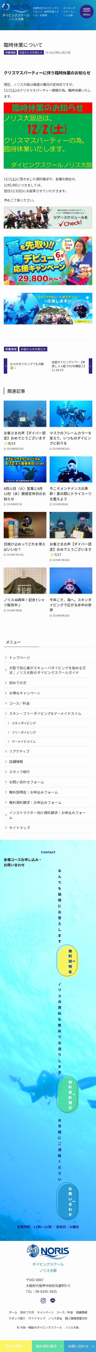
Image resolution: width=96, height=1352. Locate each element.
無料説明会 (14, 1346)
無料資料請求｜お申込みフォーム (35, 802)
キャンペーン (45, 1312)
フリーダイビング (24, 732)
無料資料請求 (46, 1346)
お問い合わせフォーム (26, 781)
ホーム (13, 1312)
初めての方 (18, 682)
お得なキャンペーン (24, 692)
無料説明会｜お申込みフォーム (33, 792)
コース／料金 (19, 703)
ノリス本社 (55, 1318)
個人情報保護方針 (76, 1318)
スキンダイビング (24, 723)
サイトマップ (19, 827)
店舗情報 (16, 761)
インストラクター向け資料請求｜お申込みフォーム (47, 815)
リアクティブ (19, 751)
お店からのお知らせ (30, 52)
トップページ (19, 657)
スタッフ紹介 (19, 771)
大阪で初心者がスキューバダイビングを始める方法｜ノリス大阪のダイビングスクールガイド (47, 670)
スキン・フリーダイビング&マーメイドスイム (45, 713)
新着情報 (10, 52)
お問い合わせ (78, 1346)
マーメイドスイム (24, 741)
